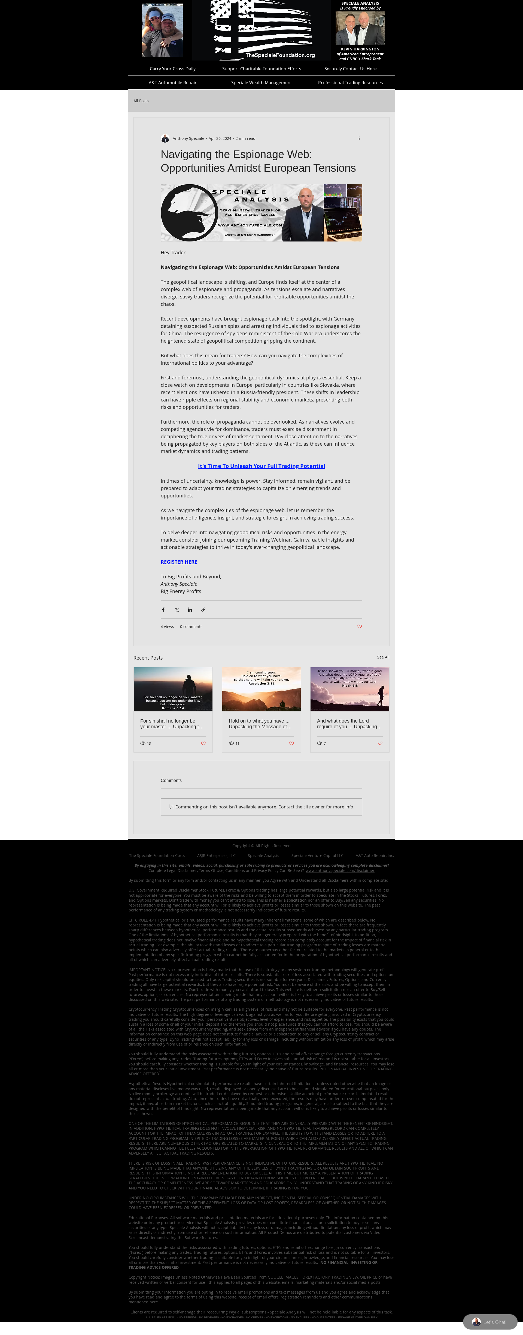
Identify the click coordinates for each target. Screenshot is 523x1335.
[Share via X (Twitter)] (176, 609)
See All (383, 657)
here (154, 1301)
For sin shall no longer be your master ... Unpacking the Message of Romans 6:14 (172, 724)
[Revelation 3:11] (261, 689)
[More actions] (359, 138)
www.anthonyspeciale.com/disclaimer (340, 870)
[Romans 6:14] (173, 689)
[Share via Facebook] (163, 609)
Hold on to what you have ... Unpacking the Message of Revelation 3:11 (259, 724)
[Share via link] (203, 609)
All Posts (141, 100)
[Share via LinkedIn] (190, 609)
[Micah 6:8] (350, 689)
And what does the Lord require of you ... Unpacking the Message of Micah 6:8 (347, 724)
